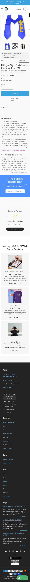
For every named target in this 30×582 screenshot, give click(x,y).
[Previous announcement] (3, 2)
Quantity (3, 84)
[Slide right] (28, 46)
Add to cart (15, 93)
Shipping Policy (7, 448)
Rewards (5, 437)
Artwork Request (14, 283)
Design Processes (8, 459)
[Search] (24, 9)
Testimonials (6, 496)
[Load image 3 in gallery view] (22, 46)
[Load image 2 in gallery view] (15, 46)
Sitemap (5, 492)
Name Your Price (15, 308)
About (5, 474)
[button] (2, 9)
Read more (23, 72)
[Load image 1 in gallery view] (7, 46)
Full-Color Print (24, 61)
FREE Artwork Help (15, 274)
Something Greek (12, 576)
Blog (4, 477)
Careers (5, 481)
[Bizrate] (27, 581)
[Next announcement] (27, 2)
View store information (9, 57)
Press (4, 489)
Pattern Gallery (7, 463)
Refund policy (7, 578)
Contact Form (14, 350)
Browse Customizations (15, 191)
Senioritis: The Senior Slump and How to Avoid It (13, 534)
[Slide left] (2, 46)
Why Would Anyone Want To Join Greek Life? (14, 506)
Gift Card (5, 430)
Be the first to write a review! (15, 229)
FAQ (4, 426)
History (5, 485)
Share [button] (4, 107)
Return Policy (7, 441)
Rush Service (6, 445)
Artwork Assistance (8, 422)
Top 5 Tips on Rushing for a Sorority (12, 520)
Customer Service (15, 342)
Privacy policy (15, 578)
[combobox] (20, 9)
